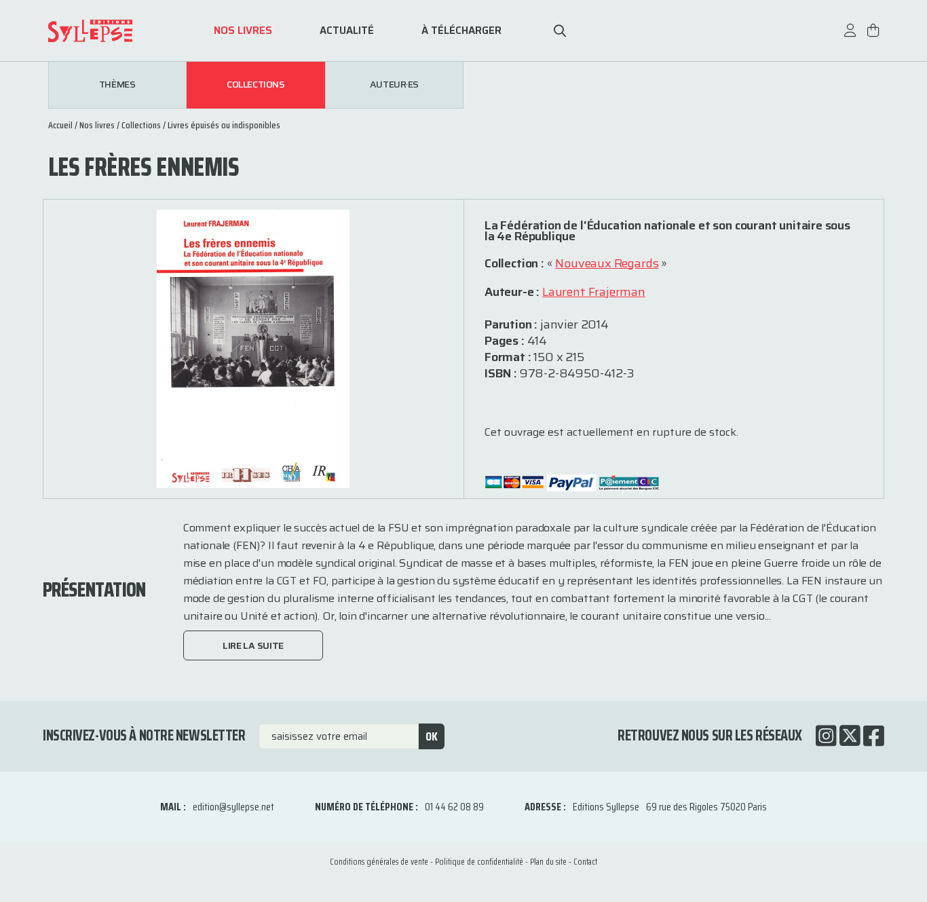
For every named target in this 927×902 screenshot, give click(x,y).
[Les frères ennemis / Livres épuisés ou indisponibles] (253, 347)
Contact (585, 861)
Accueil (60, 124)
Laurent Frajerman (593, 291)
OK (431, 736)
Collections (255, 85)
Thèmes (117, 85)
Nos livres (243, 31)
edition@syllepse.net (233, 806)
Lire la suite (253, 645)
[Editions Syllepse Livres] (110, 31)
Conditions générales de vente (379, 861)
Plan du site (548, 861)
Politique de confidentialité (479, 861)
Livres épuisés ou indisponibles (224, 124)
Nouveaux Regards (606, 263)
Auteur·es (394, 85)
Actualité (347, 31)
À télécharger (461, 31)
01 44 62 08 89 (454, 806)
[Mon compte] (850, 37)
